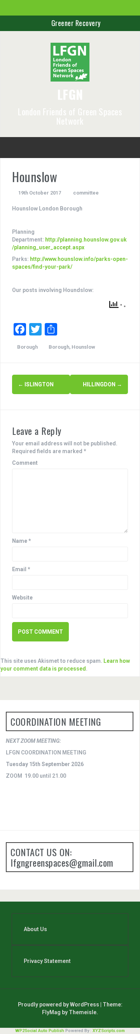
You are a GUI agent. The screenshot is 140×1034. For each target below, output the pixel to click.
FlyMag (51, 1012)
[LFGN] (70, 64)
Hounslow (83, 347)
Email (21, 569)
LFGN (70, 94)
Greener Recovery (76, 23)
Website (22, 597)
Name (21, 541)
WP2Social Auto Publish (39, 1030)
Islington (36, 384)
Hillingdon (102, 384)
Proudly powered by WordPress (59, 1004)
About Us (35, 929)
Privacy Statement (47, 961)
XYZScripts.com (109, 1030)
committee (86, 193)
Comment (25, 463)
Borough (27, 347)
